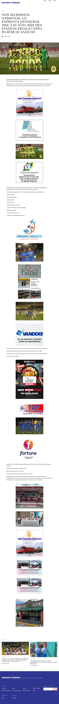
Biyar (34, 690)
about (3, 697)
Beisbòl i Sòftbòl (36, 688)
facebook (14, 697)
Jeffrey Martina (7, 36)
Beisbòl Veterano (26, 690)
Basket (13, 688)
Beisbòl (24, 688)
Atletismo (4, 688)
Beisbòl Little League (6, 656)
